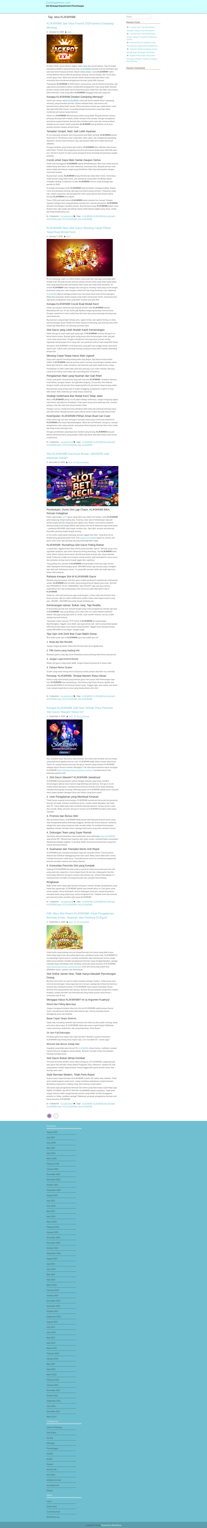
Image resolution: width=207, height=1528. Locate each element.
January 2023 (52, 1358)
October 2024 (52, 1248)
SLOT (64, 517)
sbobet (49, 1459)
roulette (50, 1453)
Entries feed (52, 1506)
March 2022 (52, 1374)
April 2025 (51, 1216)
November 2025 (53, 1179)
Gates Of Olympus (54, 1427)
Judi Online (51, 1432)
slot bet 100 (51, 1469)
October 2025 (52, 1185)
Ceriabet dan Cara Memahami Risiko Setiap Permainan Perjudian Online (142, 36)
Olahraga (51, 1443)
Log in (49, 1501)
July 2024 (51, 1264)
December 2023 (53, 1301)
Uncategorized (67, 216)
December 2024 (53, 1237)
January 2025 (52, 1232)
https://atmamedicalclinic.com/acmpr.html (64, 966)
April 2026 (51, 1153)
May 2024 (51, 1274)
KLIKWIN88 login (54, 219)
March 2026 (52, 1158)
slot (67, 279)
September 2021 (54, 1401)
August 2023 (52, 1322)
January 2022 (52, 1385)
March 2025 (52, 1222)
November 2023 (53, 1306)
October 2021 (52, 1395)
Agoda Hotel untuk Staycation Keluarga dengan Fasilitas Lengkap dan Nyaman (142, 58)
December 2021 (53, 1390)
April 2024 (51, 1279)
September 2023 (54, 1316)
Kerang (50, 1438)
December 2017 (53, 1411)
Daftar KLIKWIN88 (88, 538)
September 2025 (54, 1190)
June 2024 (51, 1269)
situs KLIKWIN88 (85, 219)
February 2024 (53, 1290)
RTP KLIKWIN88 (69, 219)
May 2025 (51, 1211)
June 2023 (51, 1332)
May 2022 (51, 1364)
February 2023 (53, 1353)
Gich (69, 32)
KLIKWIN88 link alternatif (104, 216)
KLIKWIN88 (73, 100)
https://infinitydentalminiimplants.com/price (75, 770)
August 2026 (52, 1132)
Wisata (49, 1490)
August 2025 (52, 1195)
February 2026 (53, 1164)
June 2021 (51, 1406)
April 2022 (51, 1369)
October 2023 (52, 1311)
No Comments (82, 462)
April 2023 (51, 1343)
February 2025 (53, 1227)
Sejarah (50, 1464)
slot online (51, 1475)
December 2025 (53, 1174)
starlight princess (54, 1480)
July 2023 (51, 1327)
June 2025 (51, 1206)
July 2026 (51, 1137)
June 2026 (51, 1142)
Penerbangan (52, 1448)
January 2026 (52, 1169)
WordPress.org (53, 1517)
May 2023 (51, 1337)
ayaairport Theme (93, 1525)
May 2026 (51, 1148)
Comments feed (53, 1512)
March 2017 (52, 1416)
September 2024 (54, 1253)
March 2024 (52, 1285)
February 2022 (53, 1380)
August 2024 (52, 1258)
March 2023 (52, 1348)
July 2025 (51, 1200)
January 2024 (52, 1295)
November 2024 (53, 1243)
